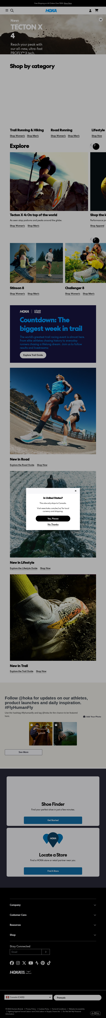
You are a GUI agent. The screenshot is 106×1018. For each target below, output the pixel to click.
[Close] (75, 491)
